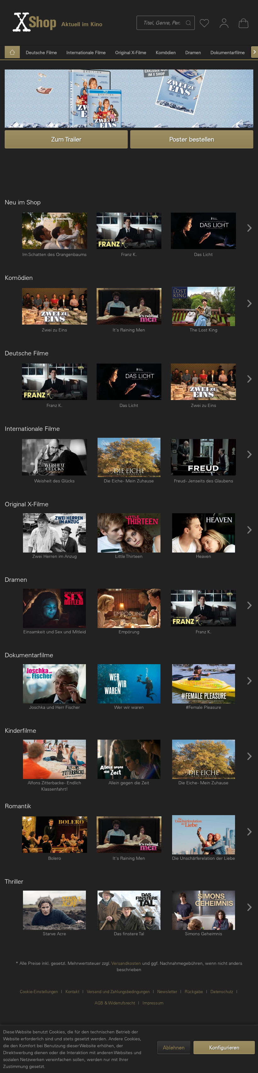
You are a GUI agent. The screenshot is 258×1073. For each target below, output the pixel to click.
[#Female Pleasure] (203, 683)
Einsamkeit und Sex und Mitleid (54, 632)
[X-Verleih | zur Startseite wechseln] (82, 22)
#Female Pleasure (203, 707)
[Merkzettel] (204, 23)
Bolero (54, 858)
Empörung (129, 632)
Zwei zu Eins (54, 330)
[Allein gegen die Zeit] (129, 759)
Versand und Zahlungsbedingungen (118, 991)
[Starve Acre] (54, 910)
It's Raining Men (129, 330)
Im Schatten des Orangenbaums (54, 254)
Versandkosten (126, 963)
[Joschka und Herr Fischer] (54, 683)
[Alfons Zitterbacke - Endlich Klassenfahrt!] (54, 759)
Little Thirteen (129, 556)
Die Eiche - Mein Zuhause (129, 481)
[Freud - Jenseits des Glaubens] (203, 457)
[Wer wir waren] (129, 683)
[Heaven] (203, 533)
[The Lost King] (203, 306)
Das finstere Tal (129, 934)
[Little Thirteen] (129, 533)
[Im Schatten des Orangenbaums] (54, 231)
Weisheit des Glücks (54, 481)
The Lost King (203, 330)
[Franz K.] (129, 231)
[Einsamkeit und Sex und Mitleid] (54, 608)
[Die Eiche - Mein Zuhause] (129, 457)
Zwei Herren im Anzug (54, 556)
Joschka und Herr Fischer (54, 707)
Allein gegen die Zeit (129, 783)
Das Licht (203, 254)
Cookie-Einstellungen (39, 991)
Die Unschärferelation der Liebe (203, 858)
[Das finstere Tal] (129, 910)
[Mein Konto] (224, 23)
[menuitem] (153, 23)
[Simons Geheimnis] (203, 910)
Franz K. (129, 254)
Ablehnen (174, 1047)
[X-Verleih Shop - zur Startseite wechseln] (34, 22)
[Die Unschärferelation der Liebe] (203, 834)
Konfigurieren (224, 1047)
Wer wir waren (129, 707)
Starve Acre (54, 934)
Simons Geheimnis (203, 934)
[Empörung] (129, 608)
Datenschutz (221, 991)
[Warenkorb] (243, 23)
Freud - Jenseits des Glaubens (203, 481)
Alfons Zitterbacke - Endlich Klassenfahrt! (54, 786)
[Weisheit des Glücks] (54, 457)
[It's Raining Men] (129, 306)
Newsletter (167, 991)
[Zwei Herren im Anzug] (54, 533)
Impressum (153, 1002)
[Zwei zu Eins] (54, 306)
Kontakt (72, 991)
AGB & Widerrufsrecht (115, 1002)
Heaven (203, 556)
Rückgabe (194, 991)
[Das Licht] (203, 231)
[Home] (12, 52)
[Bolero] (54, 834)
